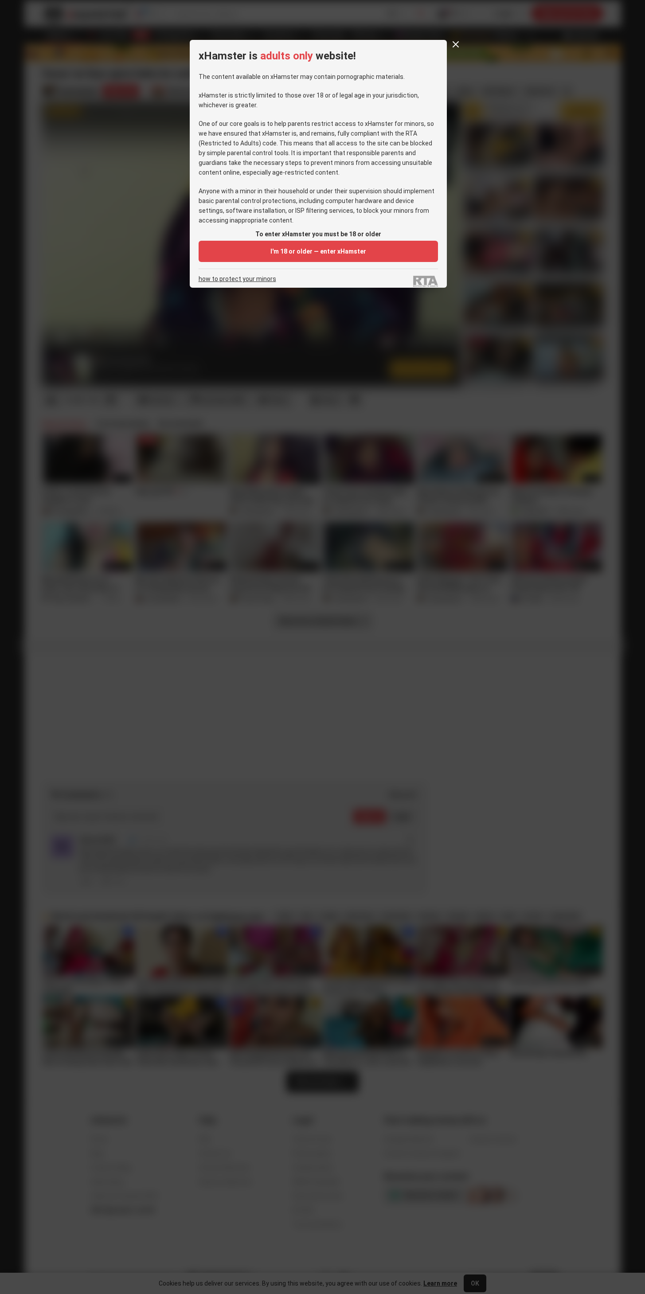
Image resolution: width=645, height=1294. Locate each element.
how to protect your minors (237, 279)
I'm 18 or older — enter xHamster (318, 251)
